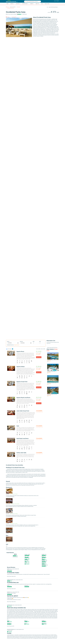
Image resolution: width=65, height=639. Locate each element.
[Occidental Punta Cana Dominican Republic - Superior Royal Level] (11, 399)
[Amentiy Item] (9, 490)
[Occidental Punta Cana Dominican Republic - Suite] (11, 427)
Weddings (18, 3)
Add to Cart (39, 357)
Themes (31, 3)
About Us (37, 3)
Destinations (24, 3)
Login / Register (56, 0)
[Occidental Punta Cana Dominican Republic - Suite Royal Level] (11, 440)
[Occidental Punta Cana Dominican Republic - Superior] (11, 353)
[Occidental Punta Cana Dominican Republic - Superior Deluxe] (11, 368)
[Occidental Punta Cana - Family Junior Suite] (11, 454)
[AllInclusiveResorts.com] (14, 1)
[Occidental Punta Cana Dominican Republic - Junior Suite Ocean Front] (11, 412)
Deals (42, 3)
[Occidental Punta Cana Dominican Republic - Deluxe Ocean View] (11, 383)
